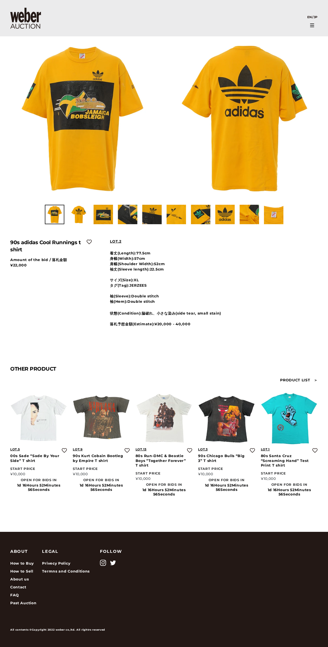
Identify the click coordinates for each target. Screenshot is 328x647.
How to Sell (21, 571)
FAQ (14, 595)
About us (19, 579)
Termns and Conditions (66, 571)
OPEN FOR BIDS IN (39, 480)
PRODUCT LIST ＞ (299, 380)
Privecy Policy (56, 563)
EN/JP (312, 17)
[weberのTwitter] (113, 563)
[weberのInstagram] (103, 563)
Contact (18, 587)
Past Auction (23, 603)
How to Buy (22, 563)
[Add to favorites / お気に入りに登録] (89, 242)
